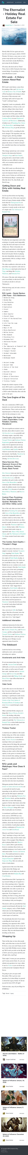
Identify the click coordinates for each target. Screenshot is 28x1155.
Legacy (12, 993)
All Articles (18, 2)
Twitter (10, 965)
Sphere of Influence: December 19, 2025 (13, 1135)
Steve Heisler (9, 1086)
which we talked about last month (12, 786)
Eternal (7, 993)
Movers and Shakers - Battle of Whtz (13, 1054)
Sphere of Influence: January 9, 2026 (13, 1108)
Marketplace (10, 2)
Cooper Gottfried (10, 1059)
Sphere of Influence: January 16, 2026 (13, 1081)
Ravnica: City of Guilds (14, 91)
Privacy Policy (4, 1152)
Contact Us (3, 1150)
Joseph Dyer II (9, 25)
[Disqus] (14, 1015)
